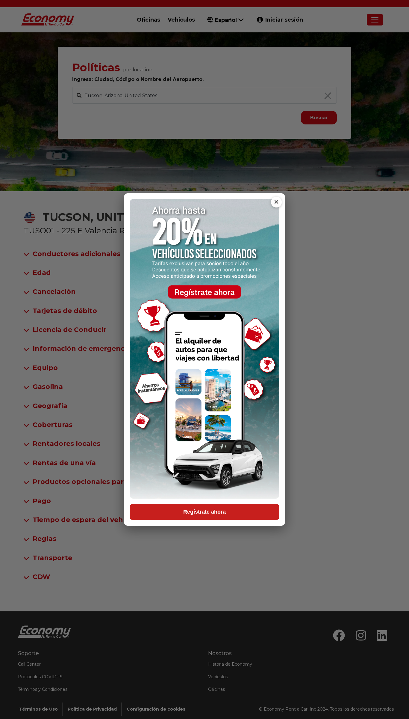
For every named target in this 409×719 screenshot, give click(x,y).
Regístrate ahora (204, 512)
